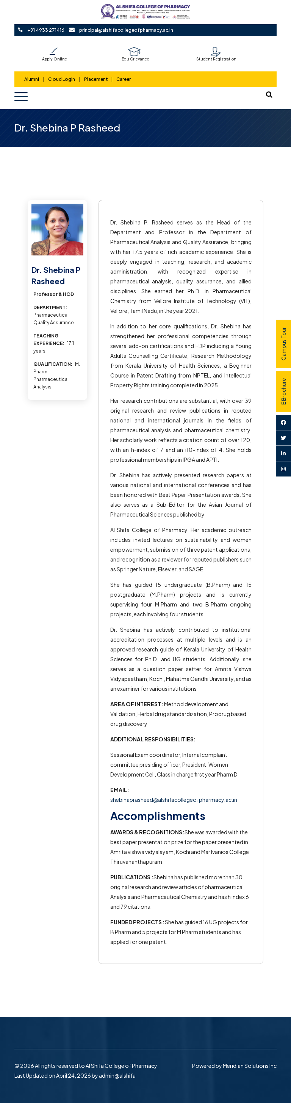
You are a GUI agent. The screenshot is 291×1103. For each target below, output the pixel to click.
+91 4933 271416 (45, 30)
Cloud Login (61, 79)
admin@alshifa (117, 1075)
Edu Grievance (135, 59)
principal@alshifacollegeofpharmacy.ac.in (126, 30)
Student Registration (216, 59)
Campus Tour (283, 343)
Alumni (32, 79)
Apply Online (54, 59)
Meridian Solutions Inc (250, 1065)
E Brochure (283, 391)
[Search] (269, 94)
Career (123, 79)
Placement (96, 79)
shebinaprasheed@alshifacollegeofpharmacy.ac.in (173, 799)
